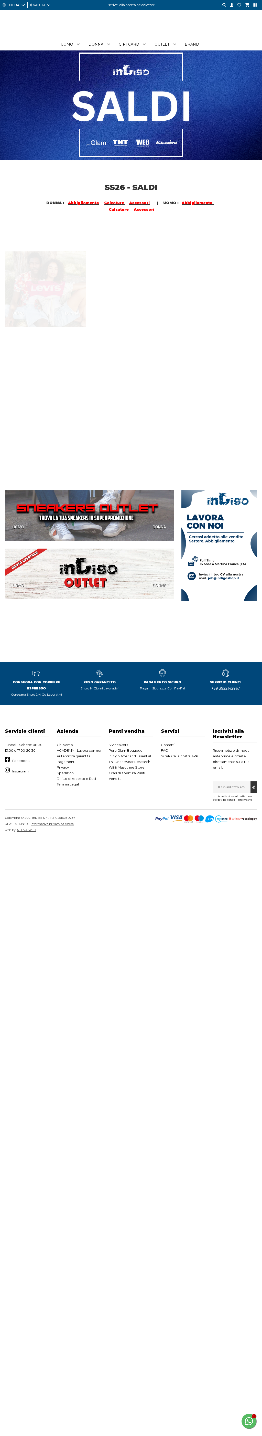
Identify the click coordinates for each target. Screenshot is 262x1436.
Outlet (162, 44)
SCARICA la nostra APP (179, 756)
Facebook (21, 761)
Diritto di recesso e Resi (76, 779)
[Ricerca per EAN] (253, 5)
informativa (244, 799)
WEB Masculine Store (127, 767)
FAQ (164, 750)
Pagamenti (66, 762)
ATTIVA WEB (26, 830)
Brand (192, 44)
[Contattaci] (237, 5)
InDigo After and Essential (130, 756)
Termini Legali (68, 784)
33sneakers (118, 745)
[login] (229, 5)
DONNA (72, 290)
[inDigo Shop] (131, 35)
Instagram (20, 771)
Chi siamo (65, 745)
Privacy (63, 767)
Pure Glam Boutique (126, 750)
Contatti (167, 745)
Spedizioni (65, 773)
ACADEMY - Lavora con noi (79, 750)
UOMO (18, 290)
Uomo (67, 44)
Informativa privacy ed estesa (52, 824)
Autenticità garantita (74, 756)
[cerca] (222, 5)
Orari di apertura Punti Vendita (127, 776)
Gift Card (129, 44)
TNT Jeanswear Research (129, 762)
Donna (96, 44)
